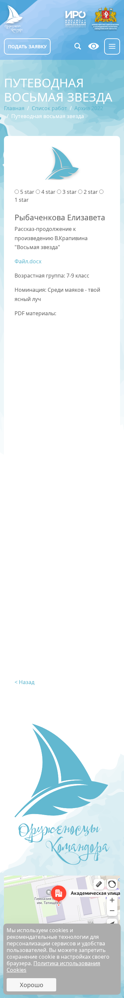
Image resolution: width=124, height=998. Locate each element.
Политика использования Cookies (53, 967)
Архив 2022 (88, 108)
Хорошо (31, 985)
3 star (69, 191)
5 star (27, 191)
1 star (22, 199)
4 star (48, 191)
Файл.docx (28, 261)
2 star (91, 191)
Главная (14, 108)
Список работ (49, 108)
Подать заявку (27, 46)
